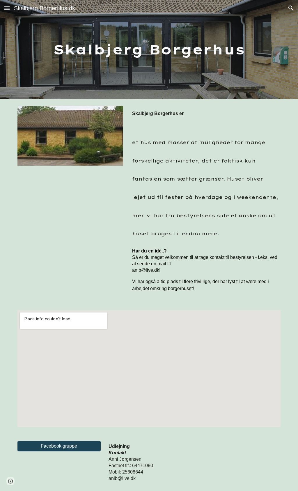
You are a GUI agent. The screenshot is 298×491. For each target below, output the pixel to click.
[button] (7, 8)
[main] (149, 49)
